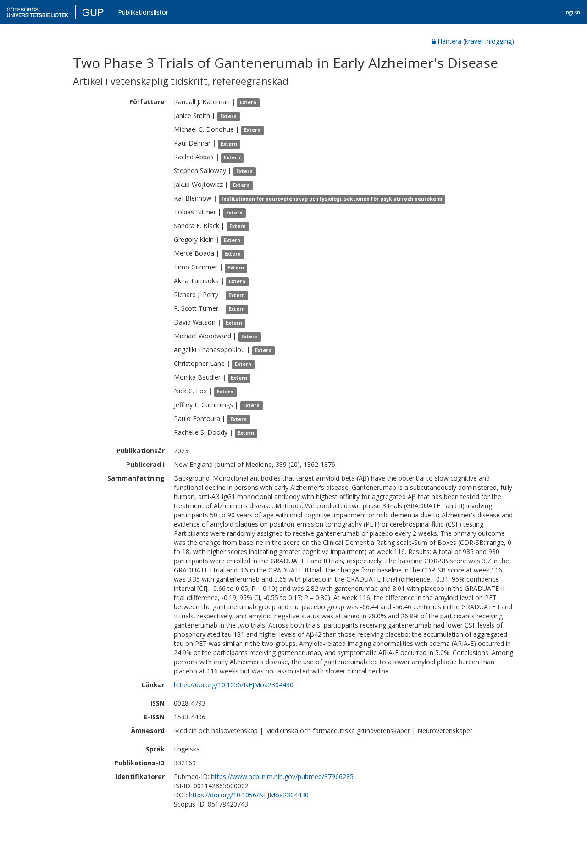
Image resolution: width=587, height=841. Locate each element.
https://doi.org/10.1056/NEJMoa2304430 (234, 684)
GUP (93, 12)
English (571, 12)
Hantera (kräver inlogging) (475, 41)
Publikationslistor (143, 12)
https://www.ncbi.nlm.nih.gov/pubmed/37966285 (282, 776)
